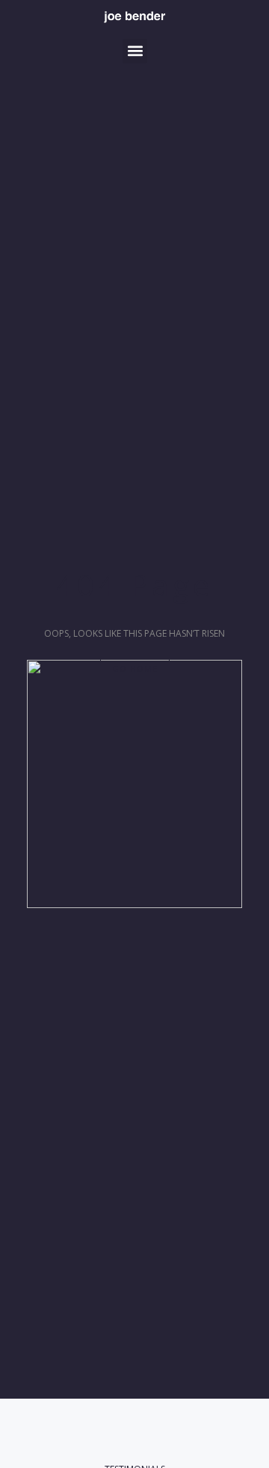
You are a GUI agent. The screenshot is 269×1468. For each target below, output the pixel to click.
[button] (135, 51)
